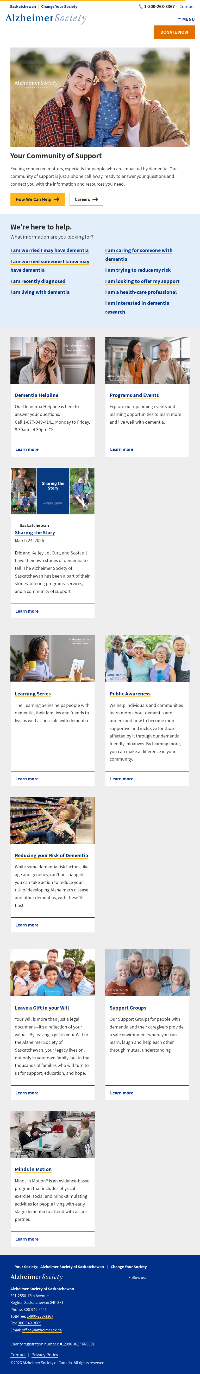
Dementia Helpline (36, 394)
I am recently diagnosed (38, 281)
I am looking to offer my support (142, 281)
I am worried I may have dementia (49, 250)
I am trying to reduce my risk (138, 269)
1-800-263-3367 (40, 1316)
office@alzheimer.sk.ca (42, 1330)
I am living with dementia (40, 291)
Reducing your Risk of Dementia (51, 855)
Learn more (27, 449)
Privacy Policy (45, 1355)
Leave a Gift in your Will (42, 1007)
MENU (188, 19)
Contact (187, 6)
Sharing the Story (35, 532)
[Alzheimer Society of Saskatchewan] (45, 19)
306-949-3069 (29, 1323)
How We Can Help (33, 199)
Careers (82, 199)
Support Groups (128, 1007)
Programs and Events (134, 394)
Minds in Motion (33, 1169)
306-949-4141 (35, 1309)
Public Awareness (130, 693)
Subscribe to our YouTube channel (185, 1277)
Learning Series (33, 693)
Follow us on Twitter (162, 1277)
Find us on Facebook (152, 1277)
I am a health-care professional (141, 291)
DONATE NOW (174, 32)
